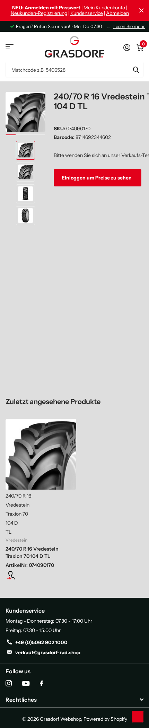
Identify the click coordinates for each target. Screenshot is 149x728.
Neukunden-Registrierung (39, 13)
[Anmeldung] (41, 575)
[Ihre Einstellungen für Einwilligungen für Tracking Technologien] (137, 716)
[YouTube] (25, 683)
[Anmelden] (126, 46)
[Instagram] (9, 683)
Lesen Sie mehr (129, 26)
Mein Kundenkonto (104, 8)
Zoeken (135, 69)
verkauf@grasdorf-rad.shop (47, 652)
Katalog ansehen (10, 47)
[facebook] (41, 683)
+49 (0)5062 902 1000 (41, 642)
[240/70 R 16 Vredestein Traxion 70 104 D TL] (41, 454)
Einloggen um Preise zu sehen (97, 178)
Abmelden (117, 13)
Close (141, 10)
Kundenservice (86, 13)
